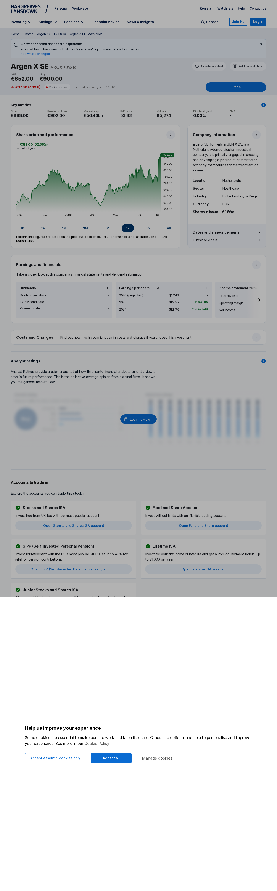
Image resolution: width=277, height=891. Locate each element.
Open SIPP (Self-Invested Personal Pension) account (74, 569)
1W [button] (43, 228)
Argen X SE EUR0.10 (51, 34)
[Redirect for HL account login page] (138, 419)
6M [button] (106, 228)
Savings (45, 22)
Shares (28, 34)
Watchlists (225, 8)
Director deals (205, 240)
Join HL (238, 21)
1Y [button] (128, 228)
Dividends (28, 288)
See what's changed (35, 54)
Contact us (258, 8)
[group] (95, 228)
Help (241, 8)
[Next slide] (254, 300)
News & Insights (140, 22)
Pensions (72, 22)
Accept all (111, 758)
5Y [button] (148, 228)
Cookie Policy (96, 743)
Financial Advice (106, 22)
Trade (236, 87)
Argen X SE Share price (86, 34)
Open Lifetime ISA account (203, 569)
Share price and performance (44, 134)
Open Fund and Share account (203, 525)
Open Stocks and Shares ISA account (73, 525)
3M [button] (85, 228)
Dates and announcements (216, 232)
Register (206, 8)
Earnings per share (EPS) (139, 288)
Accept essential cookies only (55, 758)
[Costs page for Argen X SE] (138, 338)
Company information (214, 134)
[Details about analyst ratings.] (263, 361)
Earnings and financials (38, 264)
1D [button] (22, 228)
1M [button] (64, 228)
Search (212, 22)
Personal (61, 8)
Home (15, 34)
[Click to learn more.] (263, 104)
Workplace (80, 8)
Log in (258, 21)
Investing (19, 22)
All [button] (169, 228)
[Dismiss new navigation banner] (261, 44)
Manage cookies (157, 758)
